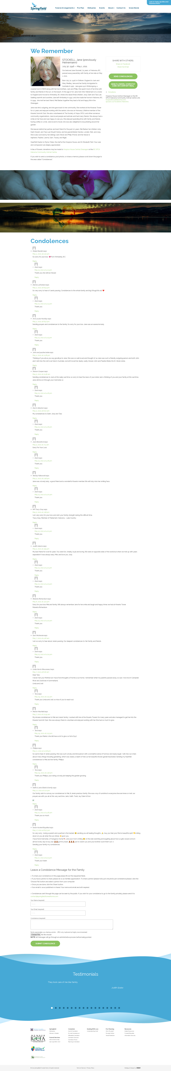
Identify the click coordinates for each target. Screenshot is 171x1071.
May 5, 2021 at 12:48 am (41, 374)
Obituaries (91, 8)
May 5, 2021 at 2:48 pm (41, 478)
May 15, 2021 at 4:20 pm (43, 495)
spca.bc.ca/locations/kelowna (117, 102)
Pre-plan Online (110, 1033)
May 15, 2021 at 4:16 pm (43, 393)
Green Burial (134, 8)
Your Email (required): (37, 909)
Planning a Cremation (74, 1041)
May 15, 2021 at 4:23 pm (43, 584)
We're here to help (54, 1039)
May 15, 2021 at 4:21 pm (43, 531)
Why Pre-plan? (110, 1031)
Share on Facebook (123, 64)
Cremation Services (73, 1037)
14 (103, 1008)
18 (119, 1008)
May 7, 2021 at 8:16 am (41, 672)
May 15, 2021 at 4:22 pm (43, 621)
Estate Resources (129, 1031)
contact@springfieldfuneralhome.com (44, 896)
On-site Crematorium (74, 1033)
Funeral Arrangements (64, 8)
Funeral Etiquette (129, 1033)
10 (87, 1008)
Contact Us (120, 8)
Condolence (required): (38, 918)
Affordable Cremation (73, 1035)
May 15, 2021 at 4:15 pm (43, 338)
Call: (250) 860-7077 (54, 1041)
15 (107, 1008)
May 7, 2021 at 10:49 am (41, 714)
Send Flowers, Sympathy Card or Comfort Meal (123, 85)
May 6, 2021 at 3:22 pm (41, 602)
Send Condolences (123, 76)
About (110, 8)
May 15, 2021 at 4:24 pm (43, 654)
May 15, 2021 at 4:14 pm (43, 304)
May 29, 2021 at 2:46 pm (43, 773)
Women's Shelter (54, 1033)
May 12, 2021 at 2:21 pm (41, 790)
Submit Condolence (45, 943)
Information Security (130, 1035)
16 (111, 1008)
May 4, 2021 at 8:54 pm (41, 288)
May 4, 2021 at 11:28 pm (41, 355)
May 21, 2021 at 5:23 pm (43, 858)
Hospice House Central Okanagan (75, 149)
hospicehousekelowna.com (116, 100)
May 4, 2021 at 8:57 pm (41, 321)
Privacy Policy (90, 1068)
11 (91, 1008)
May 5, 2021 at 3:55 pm (41, 549)
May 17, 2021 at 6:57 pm (41, 830)
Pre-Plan (80, 8)
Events (102, 8)
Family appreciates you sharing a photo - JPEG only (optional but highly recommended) (59, 932)
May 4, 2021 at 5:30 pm (41, 254)
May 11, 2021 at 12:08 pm (42, 751)
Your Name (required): (38, 900)
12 (95, 1008)
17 (115, 1008)
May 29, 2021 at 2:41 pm (43, 697)
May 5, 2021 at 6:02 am (41, 411)
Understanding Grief (92, 1031)
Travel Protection (110, 1035)
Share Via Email (123, 67)
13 (99, 1008)
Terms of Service (81, 1068)
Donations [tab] (112, 92)
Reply (35, 261)
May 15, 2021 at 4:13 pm (43, 270)
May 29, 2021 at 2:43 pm (43, 733)
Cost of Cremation (73, 1031)
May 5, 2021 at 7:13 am (41, 445)
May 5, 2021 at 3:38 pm (41, 512)
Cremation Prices (72, 1039)
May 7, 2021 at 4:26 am (41, 638)
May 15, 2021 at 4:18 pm (43, 461)
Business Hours (154, 3)
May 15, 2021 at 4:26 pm (43, 813)
